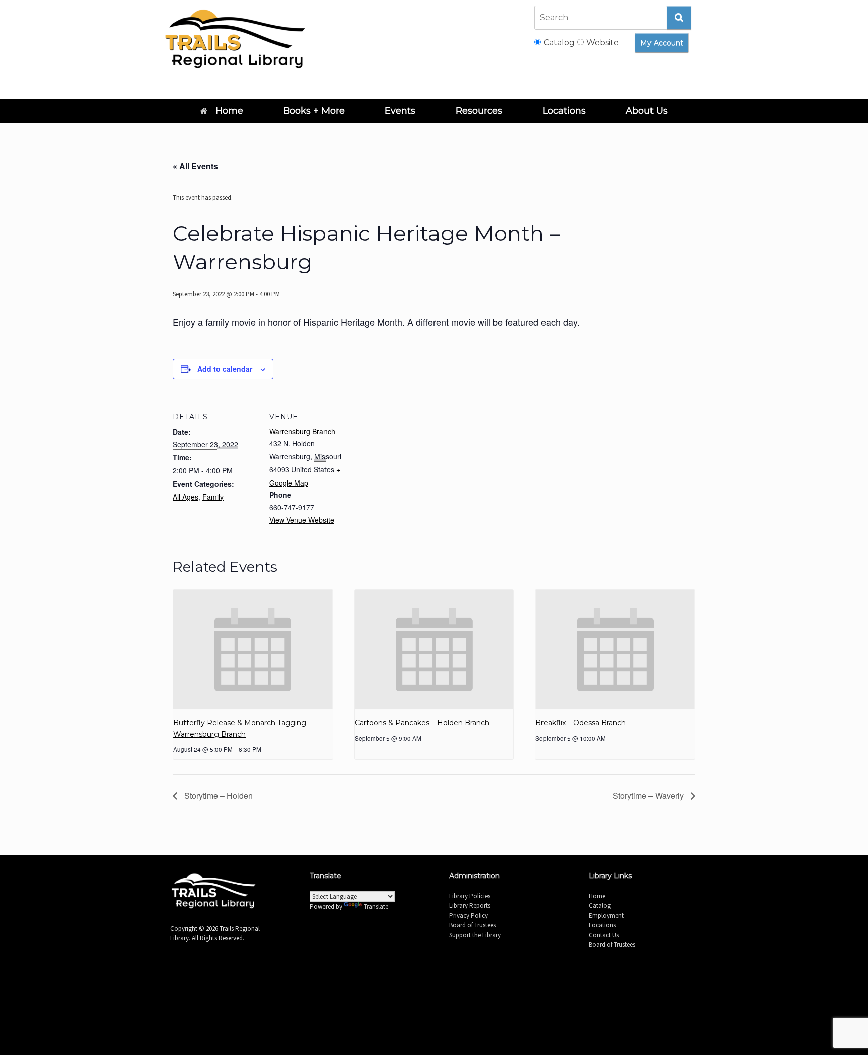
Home (229, 110)
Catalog (600, 905)
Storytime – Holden (217, 795)
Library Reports (469, 905)
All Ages (185, 497)
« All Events (195, 166)
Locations (564, 110)
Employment (606, 915)
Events (400, 110)
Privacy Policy (468, 915)
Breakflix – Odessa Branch (580, 722)
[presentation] (253, 649)
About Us (647, 110)
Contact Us (604, 935)
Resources (479, 110)
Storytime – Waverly (649, 795)
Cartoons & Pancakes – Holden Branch (422, 722)
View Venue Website (301, 520)
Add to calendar (224, 369)
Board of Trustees (472, 925)
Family (213, 497)
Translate (376, 906)
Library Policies (469, 896)
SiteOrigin (447, 984)
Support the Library (475, 935)
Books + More (314, 110)
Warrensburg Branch (302, 431)
